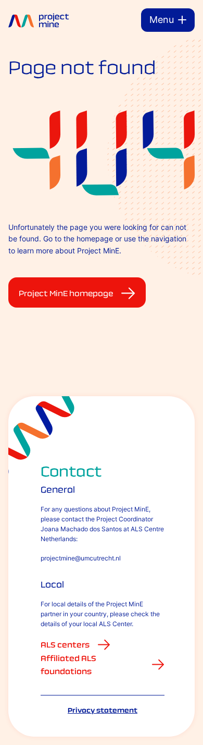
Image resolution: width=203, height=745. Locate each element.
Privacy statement (102, 710)
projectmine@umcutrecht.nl (81, 558)
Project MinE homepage (66, 293)
